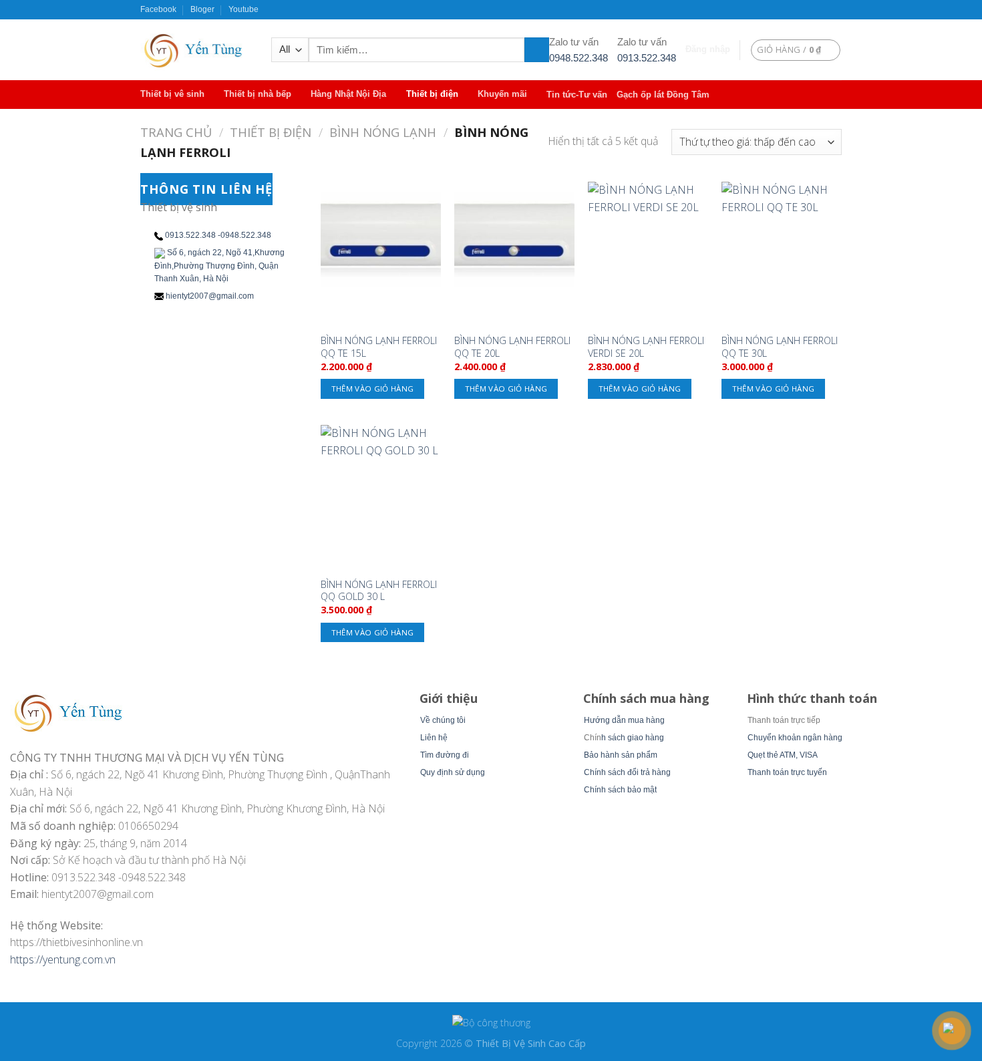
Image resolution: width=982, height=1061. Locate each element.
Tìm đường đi (444, 755)
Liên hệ (434, 737)
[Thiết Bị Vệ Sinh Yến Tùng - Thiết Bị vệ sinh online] (195, 50)
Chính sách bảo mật (620, 789)
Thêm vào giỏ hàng (372, 389)
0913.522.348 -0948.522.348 (218, 235)
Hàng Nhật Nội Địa (348, 94)
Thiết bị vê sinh (172, 94)
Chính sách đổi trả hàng (627, 772)
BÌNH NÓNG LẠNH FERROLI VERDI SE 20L (646, 347)
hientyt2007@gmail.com (210, 296)
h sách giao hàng (632, 737)
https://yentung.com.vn (63, 959)
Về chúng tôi (443, 720)
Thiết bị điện (432, 94)
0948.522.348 (578, 57)
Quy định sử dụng (452, 772)
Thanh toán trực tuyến (787, 772)
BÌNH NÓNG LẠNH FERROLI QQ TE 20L (512, 347)
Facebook (158, 9)
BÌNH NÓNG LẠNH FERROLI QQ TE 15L (379, 347)
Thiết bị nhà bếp (257, 94)
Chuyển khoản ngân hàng (795, 737)
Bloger (202, 9)
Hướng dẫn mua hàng (624, 720)
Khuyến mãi (502, 94)
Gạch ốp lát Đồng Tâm (663, 95)
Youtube (243, 9)
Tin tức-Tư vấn (576, 95)
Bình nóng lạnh (382, 132)
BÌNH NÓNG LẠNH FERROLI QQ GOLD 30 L (379, 591)
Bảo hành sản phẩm (620, 755)
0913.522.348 (646, 57)
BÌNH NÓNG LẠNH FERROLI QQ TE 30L (779, 347)
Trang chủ (176, 132)
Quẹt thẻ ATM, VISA (783, 755)
